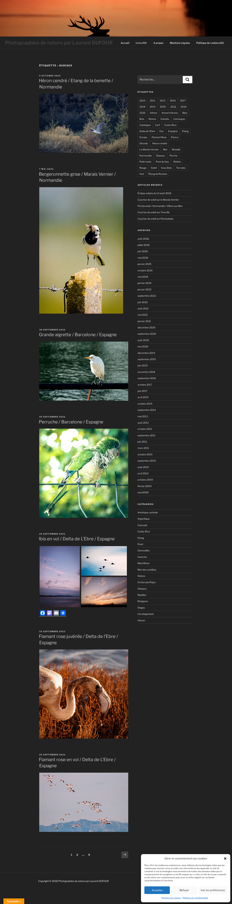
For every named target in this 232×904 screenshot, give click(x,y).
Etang (185, 131)
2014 (173, 100)
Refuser (184, 890)
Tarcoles (180, 167)
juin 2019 (143, 365)
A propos (158, 42)
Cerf (157, 125)
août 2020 (143, 340)
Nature (141, 575)
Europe (143, 137)
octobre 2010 (145, 454)
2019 (152, 106)
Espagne (173, 131)
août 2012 (143, 422)
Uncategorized (146, 613)
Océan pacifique (147, 582)
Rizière (177, 161)
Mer (165, 149)
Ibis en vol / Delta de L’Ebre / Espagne (77, 538)
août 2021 (143, 308)
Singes (141, 607)
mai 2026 (143, 257)
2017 (183, 100)
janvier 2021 (144, 321)
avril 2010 (143, 473)
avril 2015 (143, 397)
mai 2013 (143, 416)
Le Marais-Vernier (149, 149)
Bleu (184, 112)
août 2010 (143, 467)
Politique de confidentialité (195, 898)
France (175, 137)
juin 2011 (142, 441)
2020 (163, 106)
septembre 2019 (147, 359)
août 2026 (143, 238)
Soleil (154, 167)
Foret (140, 544)
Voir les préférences (213, 890)
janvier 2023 (144, 289)
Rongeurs (143, 601)
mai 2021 (143, 314)
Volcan (141, 620)
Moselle (176, 149)
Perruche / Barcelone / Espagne (71, 421)
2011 (152, 100)
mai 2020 (143, 346)
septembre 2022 (147, 295)
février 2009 (144, 486)
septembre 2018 (147, 378)
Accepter (157, 890)
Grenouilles (144, 550)
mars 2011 (143, 447)
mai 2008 (143, 492)
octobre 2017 (145, 384)
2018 (142, 106)
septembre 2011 (146, 435)
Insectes (142, 556)
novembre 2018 (146, 371)
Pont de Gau (162, 161)
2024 (183, 106)
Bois (141, 118)
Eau (161, 131)
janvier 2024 (144, 283)
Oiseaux (160, 155)
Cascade (142, 525)
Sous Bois (166, 167)
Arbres (153, 112)
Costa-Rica (170, 125)
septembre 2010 (147, 460)
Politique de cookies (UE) (210, 42)
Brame (152, 118)
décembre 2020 (146, 327)
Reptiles (142, 594)
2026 (142, 112)
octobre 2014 (145, 403)
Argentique (144, 518)
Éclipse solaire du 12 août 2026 (154, 193)
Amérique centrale (148, 512)
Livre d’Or (141, 42)
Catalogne (145, 125)
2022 (173, 106)
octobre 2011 (145, 428)
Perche (173, 155)
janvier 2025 (144, 264)
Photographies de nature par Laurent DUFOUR (59, 43)
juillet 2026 (144, 245)
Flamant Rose (159, 137)
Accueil (125, 42)
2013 (162, 100)
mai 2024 (143, 276)
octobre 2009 (145, 479)
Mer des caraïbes (147, 569)
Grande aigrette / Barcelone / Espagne (78, 334)
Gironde (143, 143)
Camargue (179, 118)
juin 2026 (143, 251)
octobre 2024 (145, 270)
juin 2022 (143, 302)
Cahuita (164, 118)
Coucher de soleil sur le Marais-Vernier (158, 199)
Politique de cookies (171, 898)
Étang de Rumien (157, 173)
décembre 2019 (146, 352)
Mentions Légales (180, 42)
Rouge (142, 167)
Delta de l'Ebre (147, 131)
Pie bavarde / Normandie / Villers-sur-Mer (160, 205)
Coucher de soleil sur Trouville (154, 212)
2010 (142, 100)
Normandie (145, 155)
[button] (225, 858)
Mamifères (143, 563)
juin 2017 (142, 390)
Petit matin (145, 161)
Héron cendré (159, 143)
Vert (141, 173)
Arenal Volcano (170, 112)
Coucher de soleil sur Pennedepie (155, 218)
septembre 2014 (147, 409)
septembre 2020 (147, 333)
